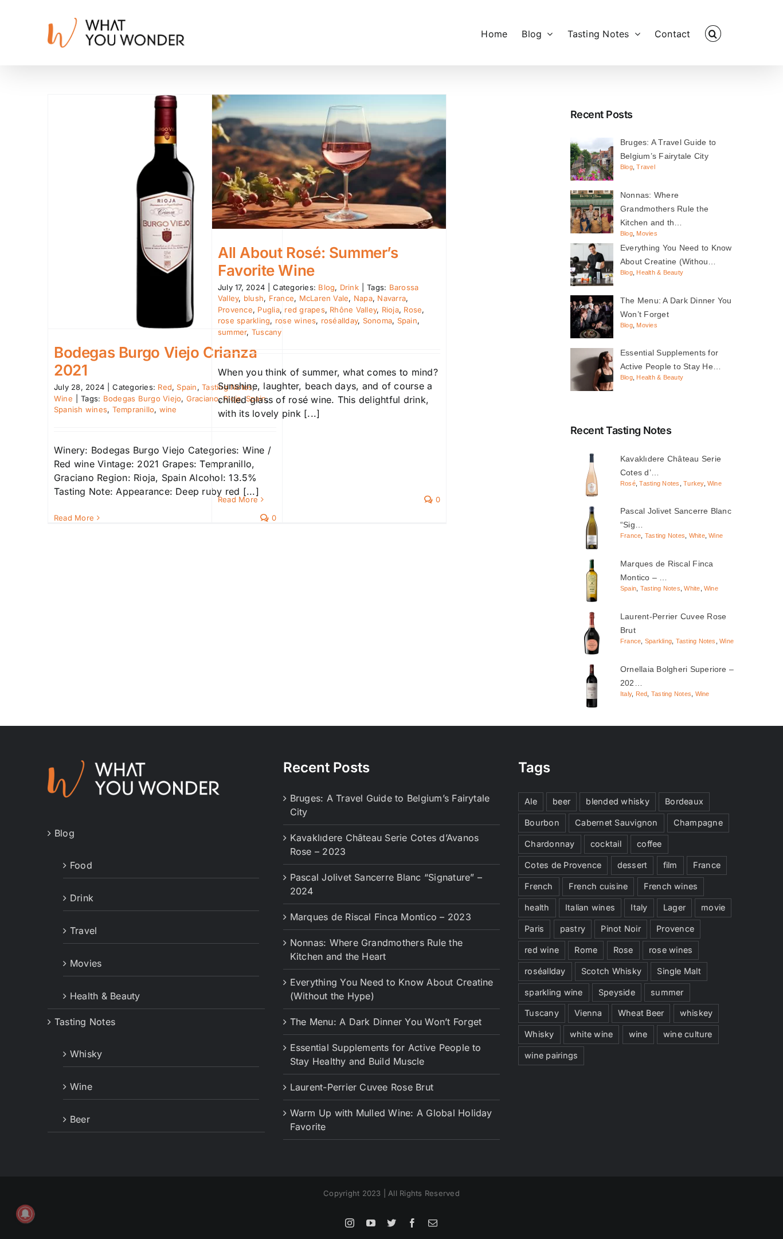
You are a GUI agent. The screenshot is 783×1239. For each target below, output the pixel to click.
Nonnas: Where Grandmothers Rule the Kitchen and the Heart (376, 949)
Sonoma (377, 320)
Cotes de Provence (562, 865)
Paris (534, 928)
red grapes (304, 309)
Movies (646, 233)
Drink (349, 287)
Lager (674, 907)
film (670, 865)
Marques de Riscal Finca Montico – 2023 (380, 917)
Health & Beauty (659, 272)
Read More (74, 517)
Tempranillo (133, 409)
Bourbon (541, 822)
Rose (413, 309)
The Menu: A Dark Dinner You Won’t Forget (386, 1021)
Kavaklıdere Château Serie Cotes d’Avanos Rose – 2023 (384, 844)
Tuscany (267, 332)
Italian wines (590, 907)
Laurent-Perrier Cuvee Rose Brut (361, 1087)
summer (232, 332)
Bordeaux (684, 801)
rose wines (295, 320)
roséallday (339, 320)
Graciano (202, 398)
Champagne (698, 822)
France (630, 535)
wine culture (687, 1034)
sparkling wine (553, 992)
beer (561, 801)
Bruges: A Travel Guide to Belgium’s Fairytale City (390, 805)
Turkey (693, 483)
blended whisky (617, 801)
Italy (626, 693)
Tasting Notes (659, 483)
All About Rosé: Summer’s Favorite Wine (308, 261)
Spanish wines (80, 409)
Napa (363, 298)
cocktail (605, 844)
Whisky (86, 1054)
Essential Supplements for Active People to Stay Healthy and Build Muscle (385, 1054)
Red (165, 387)
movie (713, 907)
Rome (585, 950)
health (536, 907)
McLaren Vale (324, 298)
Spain (187, 387)
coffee (649, 844)
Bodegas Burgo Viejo (142, 398)
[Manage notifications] (25, 1214)
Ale (530, 801)
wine (168, 409)
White (697, 535)
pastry (572, 928)
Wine (63, 398)
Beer (80, 1119)
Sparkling (658, 641)
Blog (326, 287)
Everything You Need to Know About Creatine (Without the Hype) (392, 989)
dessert (632, 865)
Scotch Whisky (611, 971)
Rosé (628, 483)
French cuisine (598, 886)
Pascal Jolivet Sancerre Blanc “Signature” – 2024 (386, 884)
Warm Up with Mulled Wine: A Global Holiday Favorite (391, 1119)
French (538, 886)
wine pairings (551, 1055)
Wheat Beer (641, 1013)
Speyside (616, 992)
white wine (591, 1034)
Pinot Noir (620, 928)
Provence (675, 928)
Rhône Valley (353, 309)
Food (81, 865)
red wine (541, 950)
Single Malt (679, 971)
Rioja (390, 309)
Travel (645, 166)
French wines (671, 886)
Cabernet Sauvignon (616, 822)
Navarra (391, 298)
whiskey (696, 1013)
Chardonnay (549, 844)
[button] (713, 32)
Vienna (588, 1013)
